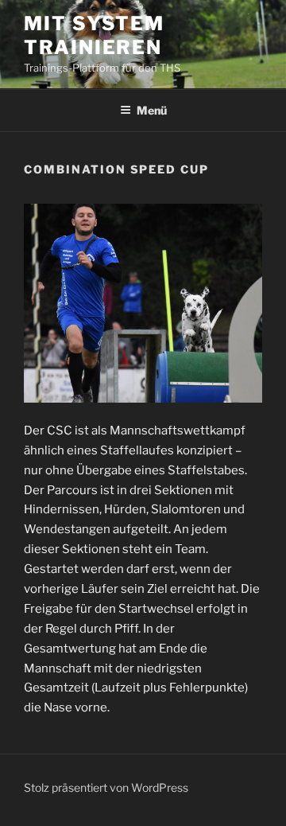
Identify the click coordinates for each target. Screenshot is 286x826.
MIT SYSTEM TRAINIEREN (94, 35)
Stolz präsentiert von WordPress (106, 787)
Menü (152, 110)
